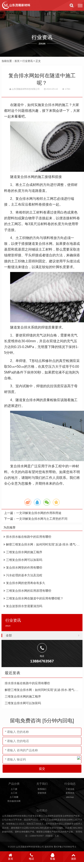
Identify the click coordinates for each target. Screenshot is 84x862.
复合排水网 (49, 105)
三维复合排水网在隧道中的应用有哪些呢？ (34, 598)
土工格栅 (14, 797)
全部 (9, 635)
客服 (52, 858)
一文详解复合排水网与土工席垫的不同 (41, 518)
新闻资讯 (70, 793)
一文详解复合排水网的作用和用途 (38, 513)
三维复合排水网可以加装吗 (23, 560)
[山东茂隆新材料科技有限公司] (16, 5)
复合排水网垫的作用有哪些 (23, 567)
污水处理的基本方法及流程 (23, 575)
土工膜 (14, 789)
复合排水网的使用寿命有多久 (25, 583)
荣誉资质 (42, 793)
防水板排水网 (14, 801)
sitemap (70, 797)
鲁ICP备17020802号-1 (65, 847)
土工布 (14, 793)
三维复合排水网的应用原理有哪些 (28, 590)
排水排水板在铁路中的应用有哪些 (28, 536)
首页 (17, 61)
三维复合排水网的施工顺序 (23, 552)
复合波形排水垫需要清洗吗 (23, 606)
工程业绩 (70, 789)
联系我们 (42, 789)
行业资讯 (27, 61)
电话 (31, 858)
